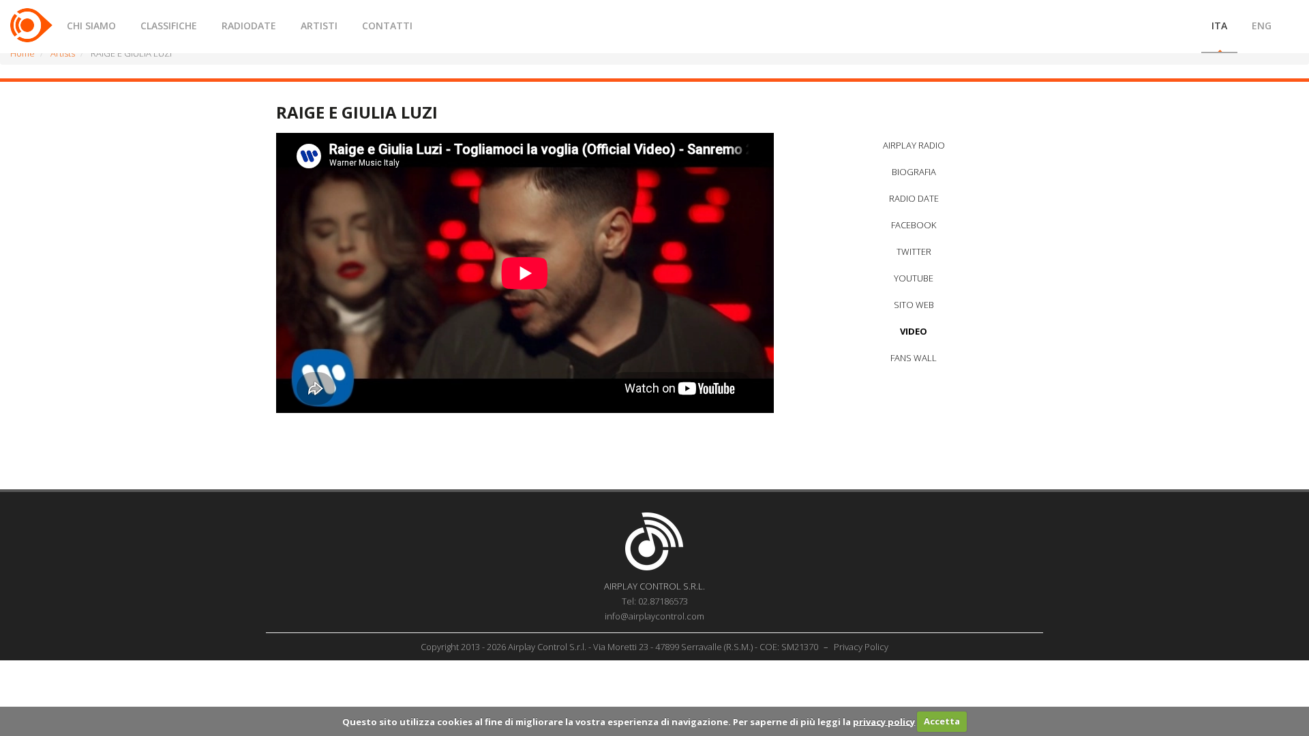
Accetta (942, 721)
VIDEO (913, 331)
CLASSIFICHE (168, 25)
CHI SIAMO (91, 25)
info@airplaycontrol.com (654, 616)
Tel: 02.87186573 (655, 601)
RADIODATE (249, 25)
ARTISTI (319, 25)
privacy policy (884, 721)
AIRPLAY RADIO (914, 145)
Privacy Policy (861, 647)
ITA (1219, 25)
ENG (1262, 25)
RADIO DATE (914, 198)
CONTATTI (387, 25)
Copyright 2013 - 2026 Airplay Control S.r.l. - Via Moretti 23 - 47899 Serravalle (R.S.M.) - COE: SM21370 (620, 647)
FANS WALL (913, 358)
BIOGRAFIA (914, 172)
